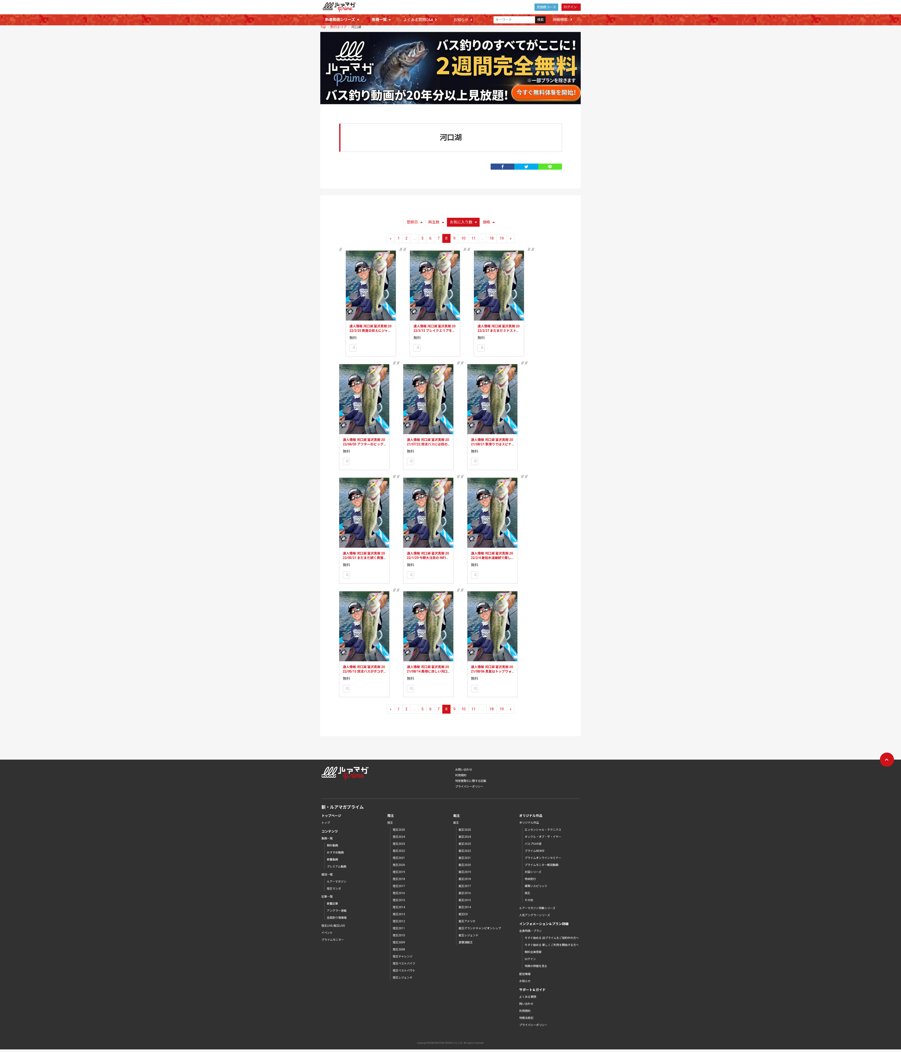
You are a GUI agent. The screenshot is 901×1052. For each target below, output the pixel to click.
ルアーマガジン (336, 881)
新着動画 (332, 859)
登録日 (412, 222)
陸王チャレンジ (402, 956)
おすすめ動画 (335, 852)
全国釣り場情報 (337, 917)
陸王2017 (399, 886)
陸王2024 (399, 836)
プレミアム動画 (336, 866)
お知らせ (461, 20)
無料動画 (332, 845)
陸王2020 (399, 865)
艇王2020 (465, 865)
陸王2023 (399, 843)
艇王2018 (465, 879)
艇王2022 (465, 851)
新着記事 (332, 903)
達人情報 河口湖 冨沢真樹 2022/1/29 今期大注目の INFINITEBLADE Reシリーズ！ (428, 557)
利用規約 (460, 775)
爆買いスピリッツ (536, 886)
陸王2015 (399, 900)
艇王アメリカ (467, 921)
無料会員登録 (533, 952)
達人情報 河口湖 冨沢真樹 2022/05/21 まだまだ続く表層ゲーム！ (364, 557)
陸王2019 (399, 872)
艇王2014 (465, 907)
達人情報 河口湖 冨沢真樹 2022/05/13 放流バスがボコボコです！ (364, 671)
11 (473, 238)
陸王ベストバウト (404, 970)
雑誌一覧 (327, 874)
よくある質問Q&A (418, 20)
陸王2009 (399, 942)
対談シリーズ (533, 872)
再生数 (433, 222)
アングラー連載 (337, 910)
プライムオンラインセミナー (543, 858)
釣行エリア (338, 27)
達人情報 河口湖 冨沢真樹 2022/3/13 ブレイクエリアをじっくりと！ (434, 330)
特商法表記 (526, 1018)
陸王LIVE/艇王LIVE (333, 925)
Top (323, 27)
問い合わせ (526, 1004)
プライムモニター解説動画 (541, 865)
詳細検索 (561, 19)
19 (502, 238)
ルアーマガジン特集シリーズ (537, 908)
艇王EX (463, 914)
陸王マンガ (334, 888)
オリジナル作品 (529, 822)
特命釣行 (530, 879)
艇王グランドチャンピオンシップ (480, 928)
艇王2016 (465, 893)
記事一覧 (327, 896)
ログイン (570, 7)
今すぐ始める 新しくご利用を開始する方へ (552, 945)
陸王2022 (399, 851)
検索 (540, 20)
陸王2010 (399, 935)
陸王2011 (399, 928)
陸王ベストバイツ (404, 963)
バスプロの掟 (533, 843)
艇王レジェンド (468, 935)
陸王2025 (399, 829)
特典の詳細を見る (536, 966)
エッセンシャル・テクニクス (543, 829)
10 (463, 238)
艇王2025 (465, 829)
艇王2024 (465, 836)
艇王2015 (465, 900)
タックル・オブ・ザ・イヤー (543, 836)
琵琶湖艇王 (466, 942)
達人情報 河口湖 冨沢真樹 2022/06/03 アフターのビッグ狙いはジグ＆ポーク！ (364, 444)
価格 (486, 222)
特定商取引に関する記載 (470, 781)
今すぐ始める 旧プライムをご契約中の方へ (552, 938)
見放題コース (546, 7)
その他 (529, 900)
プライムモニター (332, 939)
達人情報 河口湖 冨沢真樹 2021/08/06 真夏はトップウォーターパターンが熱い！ (492, 671)
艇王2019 (465, 872)
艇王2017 (465, 886)
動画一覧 (327, 838)
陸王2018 (399, 879)
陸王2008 (399, 949)
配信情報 (525, 974)
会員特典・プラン (530, 931)
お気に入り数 (461, 222)
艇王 (456, 822)
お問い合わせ (463, 769)
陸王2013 (399, 914)
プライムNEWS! (534, 851)
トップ (325, 822)
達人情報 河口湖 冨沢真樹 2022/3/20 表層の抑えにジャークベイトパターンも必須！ (370, 330)
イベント (327, 932)
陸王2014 (399, 907)
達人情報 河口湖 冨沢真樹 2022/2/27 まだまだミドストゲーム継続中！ (498, 330)
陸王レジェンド (402, 977)
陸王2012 (399, 921)
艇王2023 (465, 843)
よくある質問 (527, 996)
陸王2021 (399, 858)
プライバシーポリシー (469, 786)
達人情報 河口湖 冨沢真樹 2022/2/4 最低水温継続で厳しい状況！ (492, 557)
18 (491, 238)
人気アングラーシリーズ (534, 915)
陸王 (390, 822)
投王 (527, 893)
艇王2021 (465, 858)
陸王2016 (399, 893)
